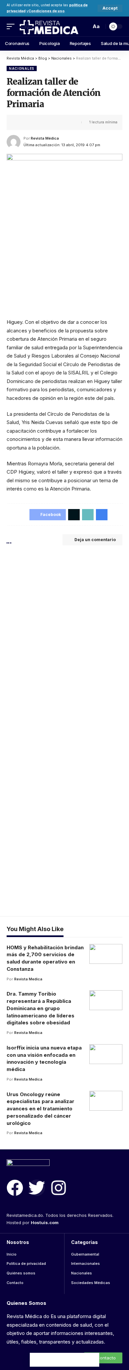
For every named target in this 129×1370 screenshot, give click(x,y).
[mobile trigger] (12, 26)
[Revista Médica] (48, 26)
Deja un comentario (95, 539)
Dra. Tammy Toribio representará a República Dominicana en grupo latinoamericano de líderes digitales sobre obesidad (40, 1008)
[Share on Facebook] (21, 122)
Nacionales (21, 68)
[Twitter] (36, 1187)
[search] (84, 26)
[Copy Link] (42, 122)
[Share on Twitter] (31, 122)
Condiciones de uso (46, 11)
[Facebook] (15, 1187)
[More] (62, 122)
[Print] (52, 122)
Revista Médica (45, 138)
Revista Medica (28, 979)
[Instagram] (58, 1187)
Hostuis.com (45, 1222)
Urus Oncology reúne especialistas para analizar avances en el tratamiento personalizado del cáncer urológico (40, 1108)
